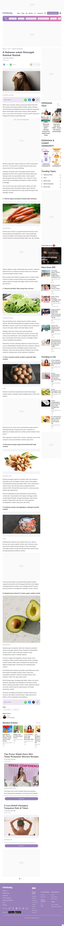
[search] (45, 13)
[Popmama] (8, 13)
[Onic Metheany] (4, 717)
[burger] (60, 13)
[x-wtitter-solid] (33, 99)
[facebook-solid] (29, 99)
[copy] (37, 99)
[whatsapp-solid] (25, 99)
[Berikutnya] (41, 819)
